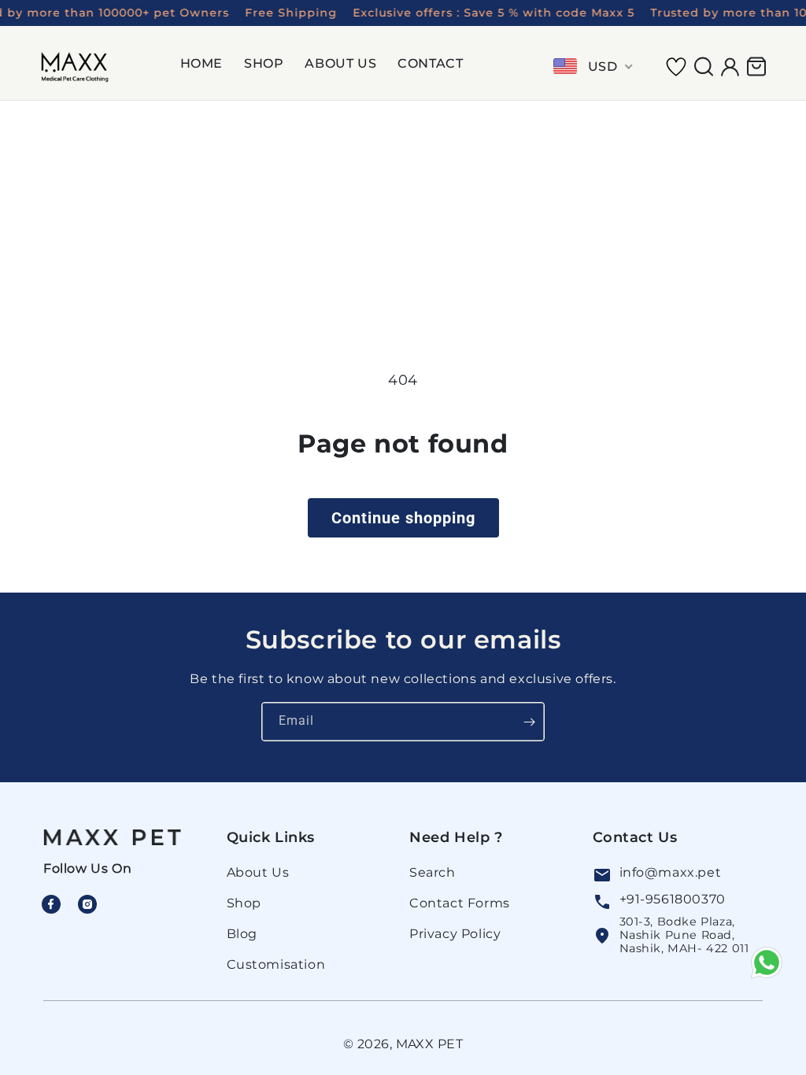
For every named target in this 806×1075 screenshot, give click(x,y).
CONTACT (430, 63)
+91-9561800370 (672, 899)
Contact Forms (459, 903)
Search (432, 872)
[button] (207, 66)
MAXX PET (430, 1043)
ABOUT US (340, 63)
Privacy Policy (455, 933)
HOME (201, 63)
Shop (244, 903)
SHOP (263, 63)
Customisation (276, 964)
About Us (258, 872)
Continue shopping (403, 517)
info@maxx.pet (670, 872)
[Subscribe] (529, 722)
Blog (242, 933)
